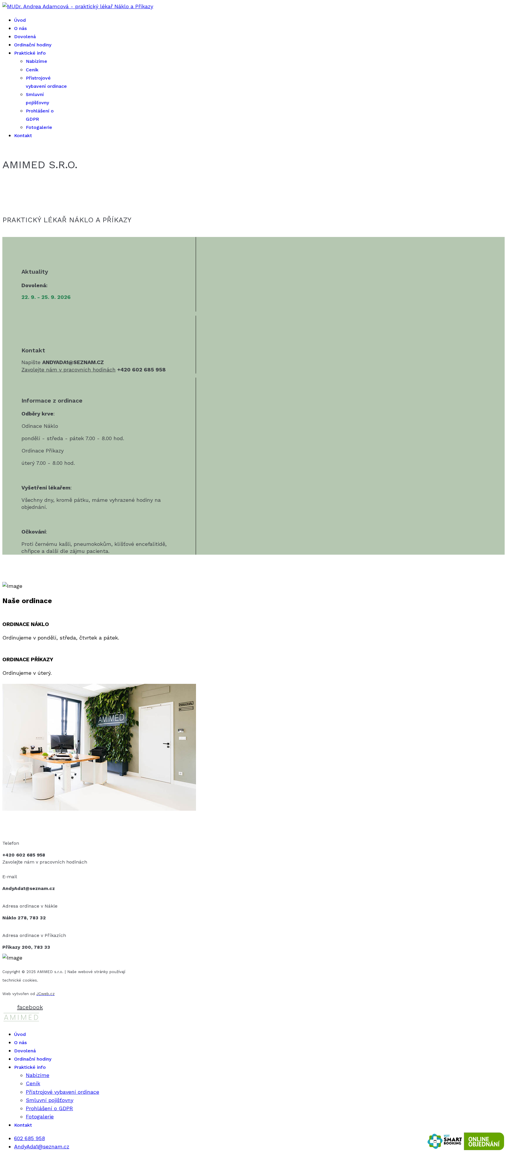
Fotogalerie (39, 127)
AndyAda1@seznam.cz (41, 1146)
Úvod (20, 20)
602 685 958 (29, 1138)
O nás (20, 28)
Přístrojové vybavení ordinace (62, 1092)
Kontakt (23, 135)
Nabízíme (36, 61)
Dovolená (25, 36)
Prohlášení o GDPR (49, 1108)
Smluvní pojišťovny (49, 1100)
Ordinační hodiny (32, 45)
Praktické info (30, 53)
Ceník (32, 70)
